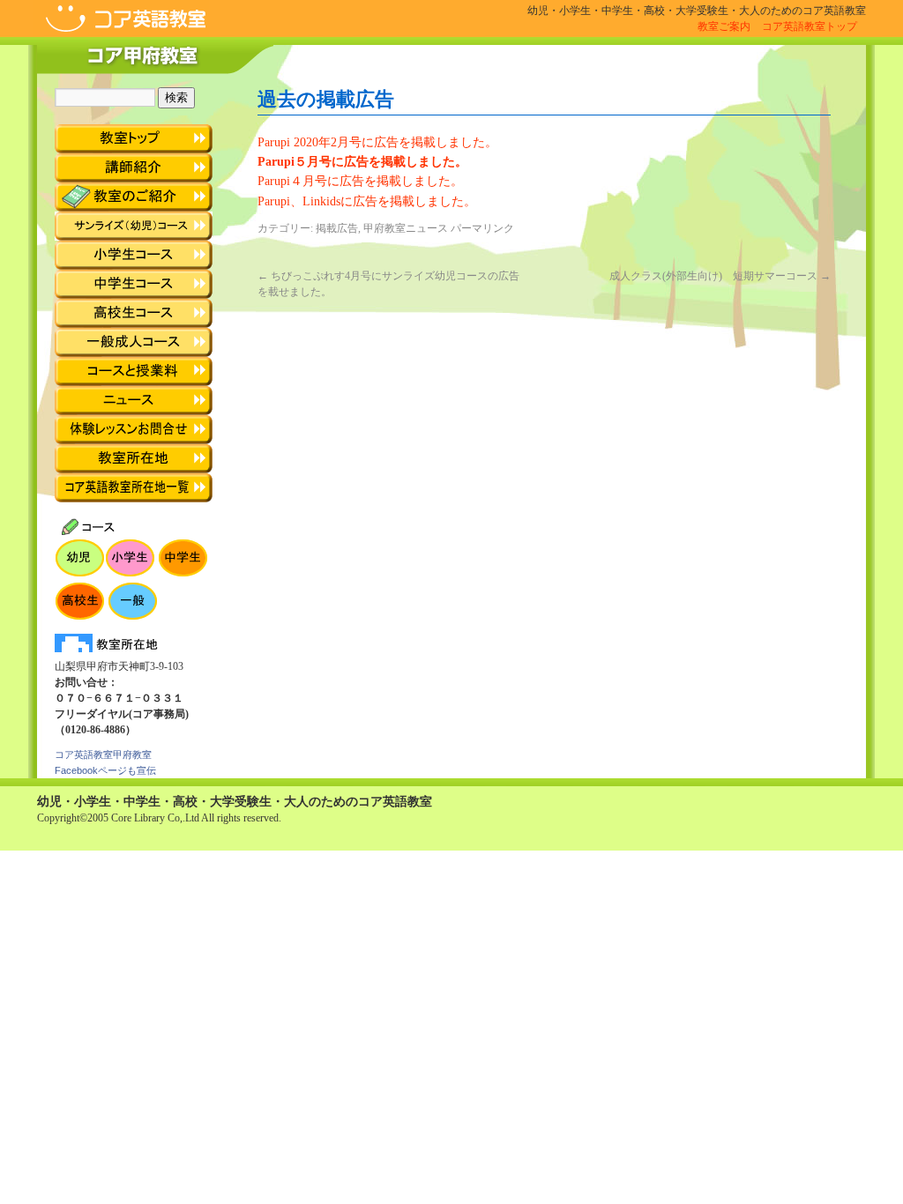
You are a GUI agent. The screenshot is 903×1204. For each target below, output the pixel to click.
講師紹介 (134, 167)
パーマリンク (482, 228)
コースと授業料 (134, 371)
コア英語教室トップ (809, 26)
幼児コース (134, 226)
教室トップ (134, 138)
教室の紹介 (134, 197)
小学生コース (134, 255)
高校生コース (134, 313)
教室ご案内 (724, 26)
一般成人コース (134, 342)
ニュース (134, 400)
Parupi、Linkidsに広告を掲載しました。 (366, 201)
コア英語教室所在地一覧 (134, 487)
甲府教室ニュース (405, 228)
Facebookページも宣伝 (105, 770)
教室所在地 (134, 458)
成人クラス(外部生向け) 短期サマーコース (720, 276)
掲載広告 (337, 228)
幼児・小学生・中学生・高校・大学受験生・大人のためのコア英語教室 (234, 801)
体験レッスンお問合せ (134, 429)
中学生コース (134, 284)
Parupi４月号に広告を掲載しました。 (360, 181)
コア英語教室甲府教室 (103, 754)
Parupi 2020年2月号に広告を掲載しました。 (377, 142)
